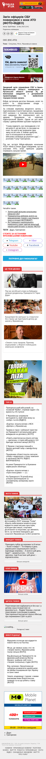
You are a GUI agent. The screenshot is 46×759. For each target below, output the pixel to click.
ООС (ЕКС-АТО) (10, 40)
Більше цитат (23, 621)
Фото (19, 44)
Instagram (13, 250)
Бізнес (6, 750)
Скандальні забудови (22, 752)
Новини (8, 748)
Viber (34, 240)
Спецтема (12, 44)
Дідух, (12, 230)
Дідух (8, 733)
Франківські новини (29, 44)
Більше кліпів (23, 594)
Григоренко (20, 230)
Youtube (13, 245)
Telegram (13, 240)
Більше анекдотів (23, 561)
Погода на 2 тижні (23, 629)
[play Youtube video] (23, 164)
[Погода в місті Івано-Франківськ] (23, 627)
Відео (9, 752)
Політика (37, 748)
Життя (13, 750)
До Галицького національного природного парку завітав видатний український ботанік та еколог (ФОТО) (24, 224)
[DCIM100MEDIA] (7, 180)
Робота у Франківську (27, 750)
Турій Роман (12, 26)
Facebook (33, 245)
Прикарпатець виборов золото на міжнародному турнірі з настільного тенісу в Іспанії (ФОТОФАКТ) (23, 218)
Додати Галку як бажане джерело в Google (26, 33)
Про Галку (23, 754)
